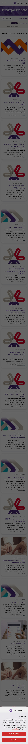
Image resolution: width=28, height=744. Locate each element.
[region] (14, 725)
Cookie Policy (15, 729)
